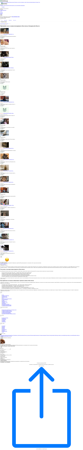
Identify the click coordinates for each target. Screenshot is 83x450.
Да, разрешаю (2, 362)
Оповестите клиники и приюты (6, 310)
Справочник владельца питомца (7, 298)
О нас (39, 2)
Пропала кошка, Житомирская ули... (8, 159)
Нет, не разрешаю (7, 362)
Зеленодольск (4, 319)
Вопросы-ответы (11, 2)
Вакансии (34, 2)
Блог (20, 2)
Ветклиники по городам (5, 304)
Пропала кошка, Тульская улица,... (8, 170)
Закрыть (2, 338)
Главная (1, 2)
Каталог (4, 2)
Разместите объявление (5, 295)
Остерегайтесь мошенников (20, 5)
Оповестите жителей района (6, 312)
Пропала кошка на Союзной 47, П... (8, 239)
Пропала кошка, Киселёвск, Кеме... (8, 113)
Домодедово (4, 321)
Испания (3, 330)
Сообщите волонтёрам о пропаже (7, 311)
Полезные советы (8, 5)
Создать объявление (3, 10)
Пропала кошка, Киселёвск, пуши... (8, 205)
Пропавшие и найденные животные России (6, 335)
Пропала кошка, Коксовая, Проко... (8, 57)
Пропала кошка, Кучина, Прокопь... (8, 67)
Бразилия (3, 326)
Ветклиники (7, 2)
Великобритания (4, 331)
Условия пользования (43, 335)
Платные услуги (16, 2)
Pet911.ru (1, 23)
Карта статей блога (5, 299)
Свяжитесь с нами (23, 2)
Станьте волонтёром (29, 2)
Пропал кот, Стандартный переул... (8, 228)
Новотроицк (4, 318)
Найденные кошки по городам (68, 335)
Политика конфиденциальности (35, 335)
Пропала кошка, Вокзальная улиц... (8, 148)
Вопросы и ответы (3, 5)
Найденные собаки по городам (59, 335)
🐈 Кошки (6, 23)
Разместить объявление (3, 263)
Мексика (3, 328)
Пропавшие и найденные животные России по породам (21, 335)
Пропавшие (4, 23)
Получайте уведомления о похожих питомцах (9, 313)
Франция (3, 327)
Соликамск (3, 320)
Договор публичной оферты (50, 335)
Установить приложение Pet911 (6, 305)
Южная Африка (4, 329)
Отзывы (37, 2)
